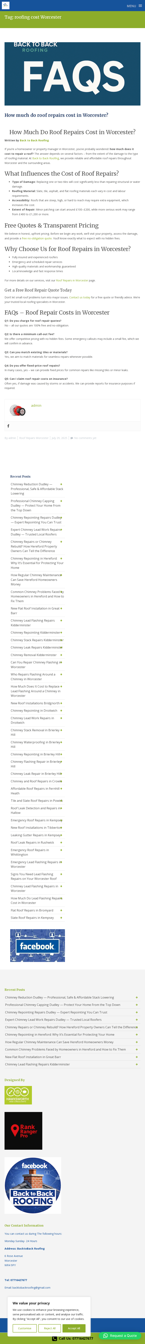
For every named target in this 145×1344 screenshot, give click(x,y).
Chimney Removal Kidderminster (34, 655)
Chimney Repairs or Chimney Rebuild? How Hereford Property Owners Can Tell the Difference (34, 546)
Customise (24, 1328)
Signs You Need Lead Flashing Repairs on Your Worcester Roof (34, 876)
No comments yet (85, 438)
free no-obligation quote (37, 238)
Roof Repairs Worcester (34, 438)
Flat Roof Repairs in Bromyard (32, 910)
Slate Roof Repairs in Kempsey (32, 918)
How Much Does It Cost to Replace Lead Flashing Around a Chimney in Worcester (35, 691)
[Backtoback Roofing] (5, 5)
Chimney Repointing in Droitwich (34, 710)
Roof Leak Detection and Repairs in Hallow (36, 810)
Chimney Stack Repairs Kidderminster (37, 640)
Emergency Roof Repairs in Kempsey (36, 820)
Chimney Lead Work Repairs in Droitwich (32, 720)
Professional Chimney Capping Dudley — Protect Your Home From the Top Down (35, 505)
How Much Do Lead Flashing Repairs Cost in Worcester (36, 900)
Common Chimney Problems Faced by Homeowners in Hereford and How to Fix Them (37, 596)
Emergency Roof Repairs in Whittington (30, 852)
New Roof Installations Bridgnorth (35, 703)
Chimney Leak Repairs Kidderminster (37, 647)
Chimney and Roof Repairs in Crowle (36, 781)
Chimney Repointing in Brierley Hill (35, 754)
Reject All (50, 1328)
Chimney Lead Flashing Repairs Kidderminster (33, 622)
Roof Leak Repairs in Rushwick (32, 842)
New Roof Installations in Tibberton (36, 828)
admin (12, 438)
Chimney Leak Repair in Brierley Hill (36, 774)
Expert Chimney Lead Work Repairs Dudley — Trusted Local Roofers (36, 532)
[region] (49, 1316)
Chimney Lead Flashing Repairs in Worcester (34, 888)
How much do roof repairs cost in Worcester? (56, 115)
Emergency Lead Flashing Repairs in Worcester (36, 864)
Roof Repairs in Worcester (72, 280)
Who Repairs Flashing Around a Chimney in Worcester (33, 676)
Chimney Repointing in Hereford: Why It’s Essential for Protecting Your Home (37, 563)
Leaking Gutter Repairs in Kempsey (36, 835)
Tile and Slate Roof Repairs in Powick (37, 801)
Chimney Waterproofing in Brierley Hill (35, 744)
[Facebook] (8, 426)
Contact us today (79, 297)
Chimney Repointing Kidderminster (35, 632)
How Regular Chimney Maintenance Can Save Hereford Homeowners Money (36, 579)
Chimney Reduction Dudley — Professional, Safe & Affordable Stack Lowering (37, 488)
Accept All (74, 1328)
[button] (120, 1335)
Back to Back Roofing (34, 140)
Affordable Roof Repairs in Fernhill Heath (35, 790)
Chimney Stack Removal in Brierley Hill (35, 732)
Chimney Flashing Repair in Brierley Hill (36, 764)
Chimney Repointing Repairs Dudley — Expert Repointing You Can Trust (36, 519)
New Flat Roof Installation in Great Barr (35, 610)
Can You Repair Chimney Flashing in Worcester (36, 664)
